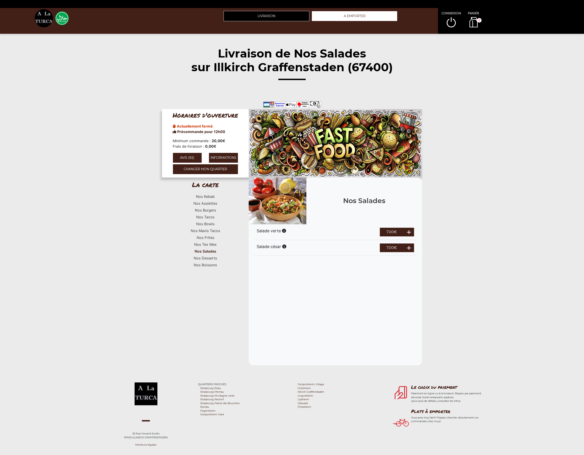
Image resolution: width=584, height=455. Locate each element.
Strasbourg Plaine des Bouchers (220, 403)
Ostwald (303, 403)
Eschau (204, 406)
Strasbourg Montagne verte (217, 395)
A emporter (354, 16)
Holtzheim (304, 388)
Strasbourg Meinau (212, 391)
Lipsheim (303, 399)
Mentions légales (145, 444)
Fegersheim (208, 410)
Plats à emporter (430, 411)
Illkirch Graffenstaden (311, 391)
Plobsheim (304, 406)
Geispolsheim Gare (212, 414)
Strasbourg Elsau (210, 388)
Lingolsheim (305, 395)
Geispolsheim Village (311, 384)
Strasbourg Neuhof (212, 399)
